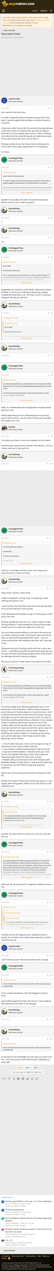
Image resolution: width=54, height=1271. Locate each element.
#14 (51, 801)
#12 (51, 588)
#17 (51, 955)
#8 (52, 375)
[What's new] (51, 10)
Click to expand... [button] (27, 193)
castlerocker (7, 37)
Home (4, 1258)
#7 (52, 355)
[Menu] (3, 10)
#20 (51, 1039)
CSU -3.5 (8, 1240)
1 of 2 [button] (20, 1067)
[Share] (48, 108)
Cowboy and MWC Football (15, 1206)
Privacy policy (30, 1256)
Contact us (6, 1256)
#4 (52, 237)
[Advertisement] (27, 67)
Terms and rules (17, 1256)
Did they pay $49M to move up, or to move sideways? (28, 1201)
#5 (52, 257)
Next (27, 1067)
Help (39, 1256)
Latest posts (7, 1197)
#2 (52, 167)
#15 (51, 852)
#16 (51, 902)
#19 (51, 1019)
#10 (51, 464)
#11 (51, 538)
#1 (52, 108)
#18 (51, 975)
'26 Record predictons (14, 1209)
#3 (52, 218)
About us (46, 1256)
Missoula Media (15, 1267)
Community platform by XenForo (22, 1263)
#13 (51, 677)
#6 (52, 313)
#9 (52, 436)
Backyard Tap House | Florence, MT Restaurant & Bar (32, 1265)
